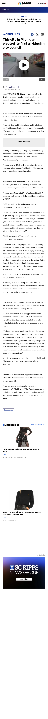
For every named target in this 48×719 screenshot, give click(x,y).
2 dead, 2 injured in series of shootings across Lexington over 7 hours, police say (24, 21)
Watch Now (41, 3)
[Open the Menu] (4, 3)
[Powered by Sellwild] (42, 555)
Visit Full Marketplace (38, 425)
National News (11, 34)
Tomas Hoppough (12, 87)
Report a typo (8, 410)
